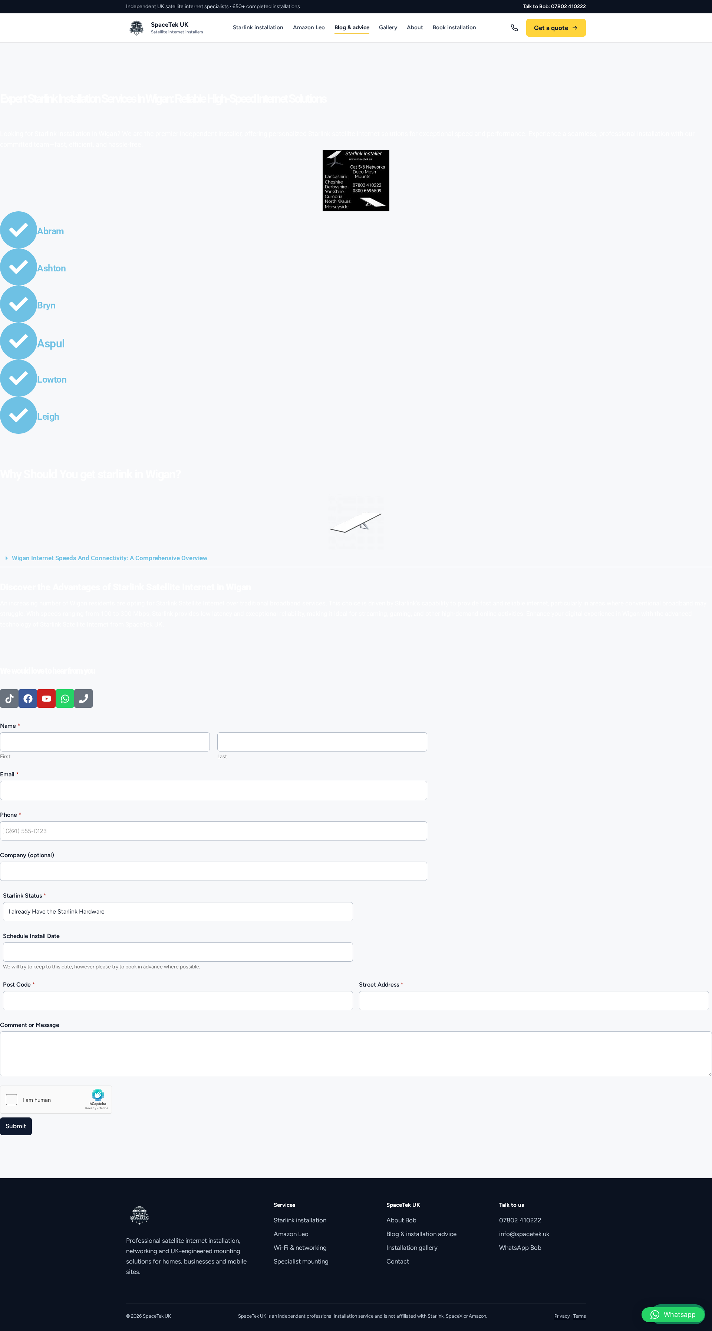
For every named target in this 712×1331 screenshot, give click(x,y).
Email (9, 774)
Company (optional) (27, 855)
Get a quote (551, 28)
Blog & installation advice (421, 1234)
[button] (356, 558)
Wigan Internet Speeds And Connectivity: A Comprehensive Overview (110, 558)
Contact (397, 1261)
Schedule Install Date (31, 935)
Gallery (388, 27)
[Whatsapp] (65, 698)
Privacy (562, 1316)
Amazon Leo (309, 27)
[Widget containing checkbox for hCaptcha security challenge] (56, 1100)
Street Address (381, 984)
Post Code (19, 984)
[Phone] (83, 698)
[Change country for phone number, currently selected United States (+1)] (8, 830)
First (5, 756)
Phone (11, 814)
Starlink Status (24, 895)
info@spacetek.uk (524, 1234)
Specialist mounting (301, 1261)
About (415, 27)
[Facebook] (28, 698)
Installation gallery (412, 1247)
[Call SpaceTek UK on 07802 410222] (514, 28)
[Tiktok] (9, 698)
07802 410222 (520, 1220)
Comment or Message (29, 1024)
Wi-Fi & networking (300, 1247)
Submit (16, 1126)
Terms (579, 1316)
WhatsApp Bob (520, 1247)
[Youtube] (46, 698)
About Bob (401, 1220)
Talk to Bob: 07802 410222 (554, 6)
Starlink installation (258, 27)
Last (222, 756)
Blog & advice (351, 27)
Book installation (454, 27)
